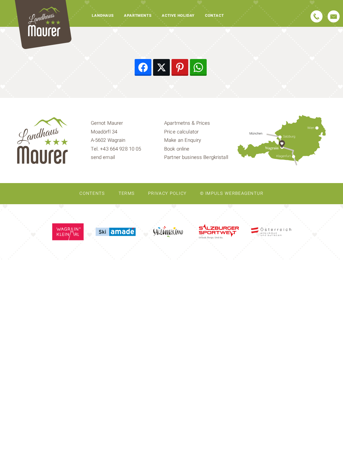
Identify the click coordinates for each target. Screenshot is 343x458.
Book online (176, 149)
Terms (127, 193)
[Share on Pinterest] (180, 67)
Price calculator (181, 131)
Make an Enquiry (182, 140)
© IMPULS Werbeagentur (231, 193)
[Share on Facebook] (143, 67)
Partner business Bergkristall (196, 157)
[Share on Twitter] (161, 67)
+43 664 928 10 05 (120, 149)
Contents (92, 193)
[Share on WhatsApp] (198, 67)
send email (103, 157)
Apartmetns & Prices (187, 123)
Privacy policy (167, 193)
